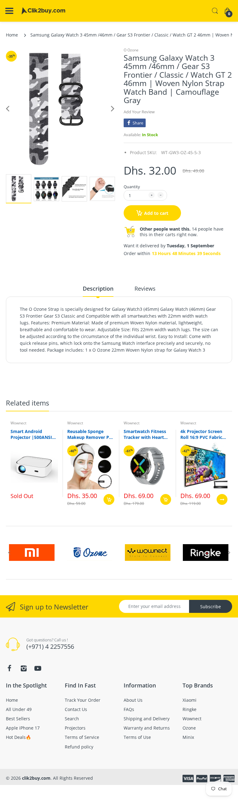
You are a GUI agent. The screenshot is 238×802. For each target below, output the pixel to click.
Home (12, 35)
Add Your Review (139, 112)
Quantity (132, 186)
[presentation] (9, 552)
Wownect (18, 423)
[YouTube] (37, 668)
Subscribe (210, 606)
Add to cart (156, 213)
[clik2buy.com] (43, 11)
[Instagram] (23, 668)
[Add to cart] (109, 499)
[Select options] (222, 499)
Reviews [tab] (145, 288)
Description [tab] (98, 288)
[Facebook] (9, 668)
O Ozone (131, 50)
